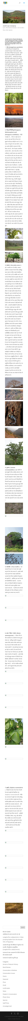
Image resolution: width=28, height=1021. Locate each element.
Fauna (4, 976)
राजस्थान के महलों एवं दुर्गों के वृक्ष (10, 958)
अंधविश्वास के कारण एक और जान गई (11, 934)
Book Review (6, 967)
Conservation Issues (9, 973)
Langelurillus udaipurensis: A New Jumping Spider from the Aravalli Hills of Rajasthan (13, 939)
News (4, 991)
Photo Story (6, 997)
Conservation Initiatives (10, 970)
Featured (5, 979)
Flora (4, 30)
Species (10, 30)
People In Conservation (10, 994)
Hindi (7, 30)
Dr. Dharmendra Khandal (10, 27)
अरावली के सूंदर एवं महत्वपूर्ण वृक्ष (9, 26)
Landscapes (6, 988)
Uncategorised (7, 1006)
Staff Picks (6, 1003)
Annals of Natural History (10, 964)
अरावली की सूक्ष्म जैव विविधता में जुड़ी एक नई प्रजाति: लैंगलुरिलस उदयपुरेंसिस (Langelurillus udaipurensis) (13, 947)
